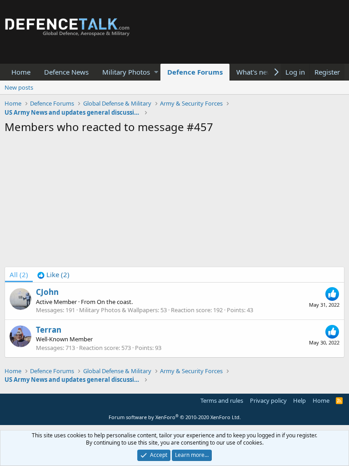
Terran (48, 329)
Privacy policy (268, 400)
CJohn (47, 292)
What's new (254, 71)
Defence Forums (195, 71)
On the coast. (115, 302)
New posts (19, 87)
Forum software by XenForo (175, 417)
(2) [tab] (19, 274)
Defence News (66, 71)
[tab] (53, 274)
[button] (156, 72)
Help (299, 400)
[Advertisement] (174, 203)
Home (20, 71)
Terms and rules (221, 400)
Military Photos (126, 71)
